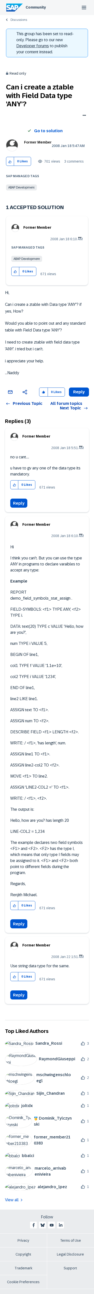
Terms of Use (70, 1240)
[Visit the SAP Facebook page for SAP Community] (34, 1225)
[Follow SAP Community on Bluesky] (43, 1225)
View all (12, 1200)
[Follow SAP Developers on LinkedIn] (61, 1225)
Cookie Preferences (23, 1282)
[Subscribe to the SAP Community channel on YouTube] (52, 1225)
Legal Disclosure (70, 1254)
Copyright (23, 1254)
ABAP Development (21, 187)
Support (70, 1268)
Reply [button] (79, 392)
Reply (19, 503)
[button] (10, 161)
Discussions (19, 20)
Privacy (23, 1240)
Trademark (23, 1268)
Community (36, 7)
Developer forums (32, 46)
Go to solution (48, 131)
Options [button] (83, 115)
